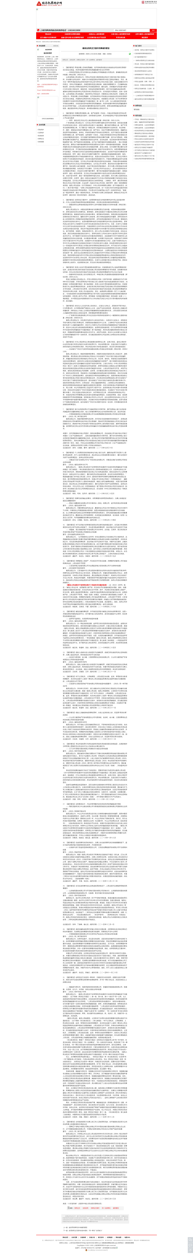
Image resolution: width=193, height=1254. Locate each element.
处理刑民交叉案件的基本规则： (144, 92)
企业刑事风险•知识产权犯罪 (96, 37)
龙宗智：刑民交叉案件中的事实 (144, 50)
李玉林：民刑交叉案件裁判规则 (144, 64)
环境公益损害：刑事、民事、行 (144, 81)
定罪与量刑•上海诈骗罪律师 (145, 34)
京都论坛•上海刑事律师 (96, 34)
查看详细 (55, 46)
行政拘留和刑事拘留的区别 (143, 53)
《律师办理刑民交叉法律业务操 (144, 60)
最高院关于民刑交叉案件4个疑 (144, 144)
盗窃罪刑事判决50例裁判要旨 (78, 1227)
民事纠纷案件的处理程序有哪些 (144, 67)
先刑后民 (85, 1208)
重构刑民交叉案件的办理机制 (143, 133)
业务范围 (74, 1237)
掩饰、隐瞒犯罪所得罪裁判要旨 (144, 122)
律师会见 (41, 139)
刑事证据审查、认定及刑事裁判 (144, 125)
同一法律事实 (106, 1208)
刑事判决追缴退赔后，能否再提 (144, 136)
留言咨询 (101, 1237)
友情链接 (109, 1237)
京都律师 (83, 1237)
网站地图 (118, 1237)
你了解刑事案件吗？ (140, 57)
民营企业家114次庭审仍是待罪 (144, 139)
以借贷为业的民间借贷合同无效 (144, 142)
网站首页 (48, 34)
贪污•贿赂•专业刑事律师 (48, 37)
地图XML (127, 1237)
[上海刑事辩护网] (49, 6)
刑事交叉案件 (95, 1208)
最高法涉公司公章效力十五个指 (144, 156)
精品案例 (145, 37)
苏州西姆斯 (106, 1248)
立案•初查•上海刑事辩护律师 (120, 34)
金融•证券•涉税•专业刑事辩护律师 (72, 37)
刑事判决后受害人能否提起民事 (144, 78)
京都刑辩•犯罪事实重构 (72, 34)
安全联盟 (113, 1248)
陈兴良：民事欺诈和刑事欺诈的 (144, 85)
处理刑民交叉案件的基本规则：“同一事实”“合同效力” (85, 1230)
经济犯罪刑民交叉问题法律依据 (144, 130)
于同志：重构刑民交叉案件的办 (144, 119)
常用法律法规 (120, 37)
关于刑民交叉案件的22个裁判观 (144, 150)
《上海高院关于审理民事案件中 (144, 95)
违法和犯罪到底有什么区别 (143, 71)
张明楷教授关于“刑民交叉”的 (143, 74)
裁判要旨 (116, 1208)
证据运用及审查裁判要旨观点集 (144, 158)
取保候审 (41, 136)
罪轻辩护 (41, 129)
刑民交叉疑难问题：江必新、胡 (144, 88)
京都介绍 (92, 1237)
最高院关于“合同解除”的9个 (143, 153)
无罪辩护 (41, 132)
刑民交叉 (77, 1208)
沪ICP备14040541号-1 (88, 1248)
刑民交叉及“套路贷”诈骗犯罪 (143, 147)
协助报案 (41, 142)
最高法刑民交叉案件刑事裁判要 (144, 99)
